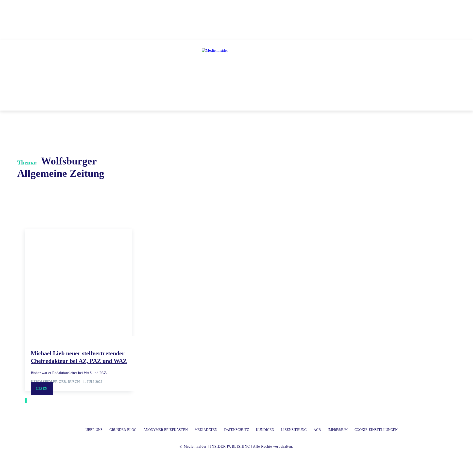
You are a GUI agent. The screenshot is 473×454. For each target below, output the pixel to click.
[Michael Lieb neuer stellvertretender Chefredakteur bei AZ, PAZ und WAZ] (78, 282)
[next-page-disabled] (26, 400)
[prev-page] (25, 400)
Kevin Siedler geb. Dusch (55, 382)
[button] (308, 105)
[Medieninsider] (236, 70)
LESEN (41, 388)
